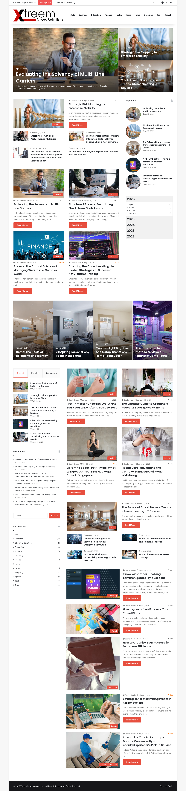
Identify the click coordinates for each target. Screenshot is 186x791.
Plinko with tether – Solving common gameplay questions (156, 162)
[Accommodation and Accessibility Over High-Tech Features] (74, 554)
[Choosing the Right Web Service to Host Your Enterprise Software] (74, 539)
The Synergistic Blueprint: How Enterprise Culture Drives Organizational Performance (102, 139)
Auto (73, 15)
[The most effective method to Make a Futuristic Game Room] (152, 330)
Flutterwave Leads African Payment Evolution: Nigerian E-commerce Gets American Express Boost (46, 156)
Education (96, 15)
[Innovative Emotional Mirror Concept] (129, 554)
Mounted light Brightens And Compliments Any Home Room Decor (112, 352)
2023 (131, 231)
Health (119, 15)
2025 (131, 219)
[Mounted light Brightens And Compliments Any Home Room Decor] (112, 330)
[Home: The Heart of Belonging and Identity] (33, 330)
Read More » (77, 125)
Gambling (19, 555)
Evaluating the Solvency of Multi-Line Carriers (156, 110)
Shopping (148, 15)
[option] (93, 60)
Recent (20, 373)
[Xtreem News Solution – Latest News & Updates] (39, 15)
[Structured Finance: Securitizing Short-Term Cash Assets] (133, 181)
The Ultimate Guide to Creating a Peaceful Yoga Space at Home (145, 405)
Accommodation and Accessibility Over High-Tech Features (100, 557)
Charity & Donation (23, 543)
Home (128, 15)
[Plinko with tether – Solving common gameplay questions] (133, 165)
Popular (35, 373)
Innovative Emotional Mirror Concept (154, 556)
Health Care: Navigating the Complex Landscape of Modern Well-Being (143, 471)
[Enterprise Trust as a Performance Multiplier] (20, 136)
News (137, 15)
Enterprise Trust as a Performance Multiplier (43, 137)
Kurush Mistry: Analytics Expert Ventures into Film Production (93, 153)
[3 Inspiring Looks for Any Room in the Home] (73, 330)
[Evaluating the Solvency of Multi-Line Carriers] (65, 60)
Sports (18, 577)
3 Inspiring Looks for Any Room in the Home (72, 354)
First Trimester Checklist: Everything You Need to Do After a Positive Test (92, 405)
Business (83, 15)
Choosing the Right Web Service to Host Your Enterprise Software (97, 541)
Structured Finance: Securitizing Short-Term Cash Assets (91, 206)
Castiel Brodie (76, 101)
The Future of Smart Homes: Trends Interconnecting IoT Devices (80, 3)
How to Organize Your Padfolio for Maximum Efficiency (146, 644)
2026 (131, 199)
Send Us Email (166, 786)
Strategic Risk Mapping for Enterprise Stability (139, 54)
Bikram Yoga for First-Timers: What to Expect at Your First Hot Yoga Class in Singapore (91, 471)
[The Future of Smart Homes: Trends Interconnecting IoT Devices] (145, 76)
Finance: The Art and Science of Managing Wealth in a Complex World (35, 270)
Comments (51, 373)
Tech (159, 15)
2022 (130, 236)
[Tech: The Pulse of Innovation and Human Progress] (129, 537)
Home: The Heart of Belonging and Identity (32, 354)
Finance (108, 15)
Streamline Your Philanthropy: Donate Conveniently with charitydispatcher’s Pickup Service (147, 741)
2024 (131, 225)
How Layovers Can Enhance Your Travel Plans (35, 495)
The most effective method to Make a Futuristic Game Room (151, 352)
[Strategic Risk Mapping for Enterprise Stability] (145, 44)
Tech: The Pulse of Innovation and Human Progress (155, 540)
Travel (168, 15)
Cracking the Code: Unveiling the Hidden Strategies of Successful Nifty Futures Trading (92, 270)
